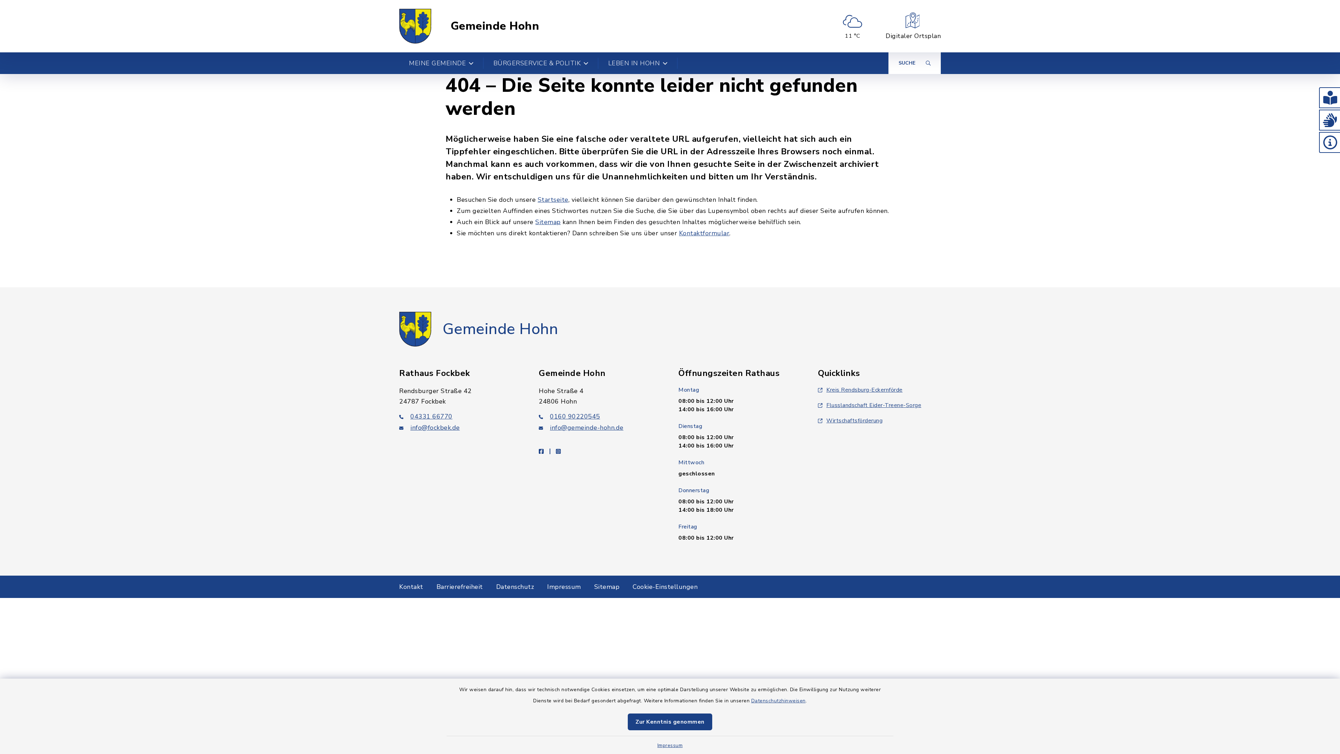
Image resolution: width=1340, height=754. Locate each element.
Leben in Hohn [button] (634, 63)
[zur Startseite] (415, 26)
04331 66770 (431, 416)
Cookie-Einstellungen (665, 587)
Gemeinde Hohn (495, 26)
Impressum (670, 745)
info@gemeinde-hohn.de (587, 427)
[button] (1329, 97)
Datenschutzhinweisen (778, 700)
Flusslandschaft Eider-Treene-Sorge (873, 405)
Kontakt (411, 587)
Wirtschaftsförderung (854, 420)
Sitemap (548, 222)
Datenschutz (515, 587)
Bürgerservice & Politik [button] (537, 63)
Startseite (553, 199)
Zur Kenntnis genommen (670, 722)
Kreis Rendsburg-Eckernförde (864, 390)
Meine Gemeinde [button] (437, 63)
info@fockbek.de (435, 427)
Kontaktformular (704, 233)
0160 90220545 (575, 416)
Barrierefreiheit (460, 587)
